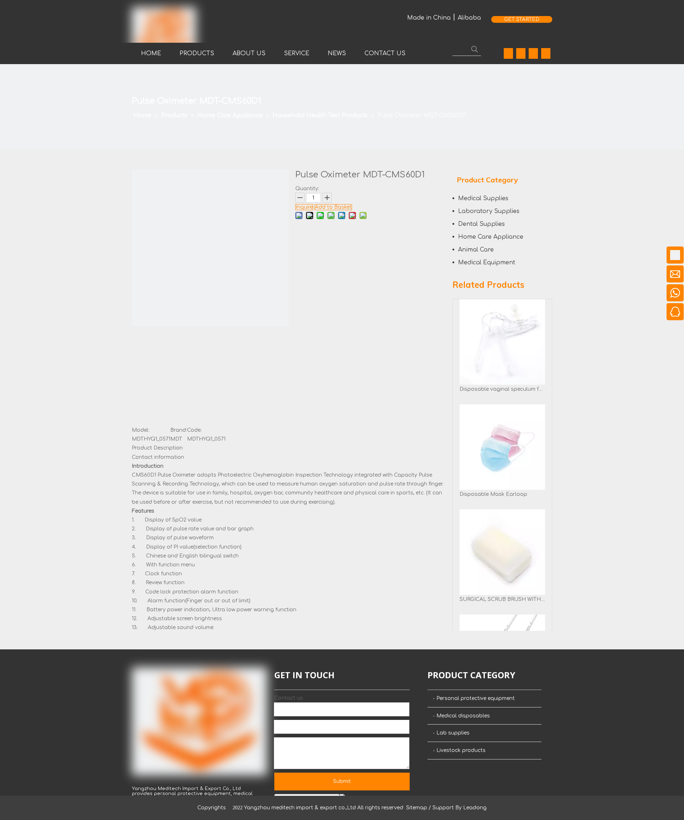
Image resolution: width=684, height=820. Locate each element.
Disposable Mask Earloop (493, 494)
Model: (140, 430)
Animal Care (476, 249)
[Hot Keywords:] (474, 49)
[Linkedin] (520, 53)
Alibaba (469, 18)
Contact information (158, 457)
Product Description (157, 448)
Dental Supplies (481, 224)
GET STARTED (521, 19)
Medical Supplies (483, 198)
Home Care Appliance (490, 237)
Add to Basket (333, 207)
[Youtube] (533, 53)
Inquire (304, 207)
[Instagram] (545, 53)
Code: (194, 430)
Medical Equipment (486, 262)
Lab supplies (453, 733)
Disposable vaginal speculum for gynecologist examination (502, 389)
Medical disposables (463, 715)
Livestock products (461, 750)
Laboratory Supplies (488, 211)
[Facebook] (508, 53)
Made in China (429, 18)
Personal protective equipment (475, 698)
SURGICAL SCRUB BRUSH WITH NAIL (502, 599)
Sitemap (416, 807)
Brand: (178, 430)
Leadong (475, 807)
